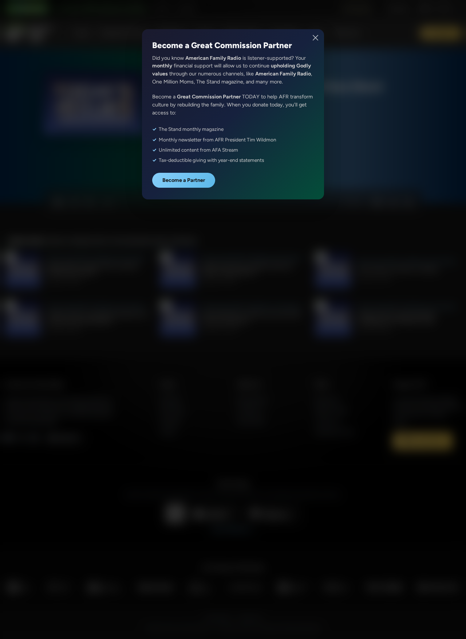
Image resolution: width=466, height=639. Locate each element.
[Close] (316, 38)
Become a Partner (183, 180)
